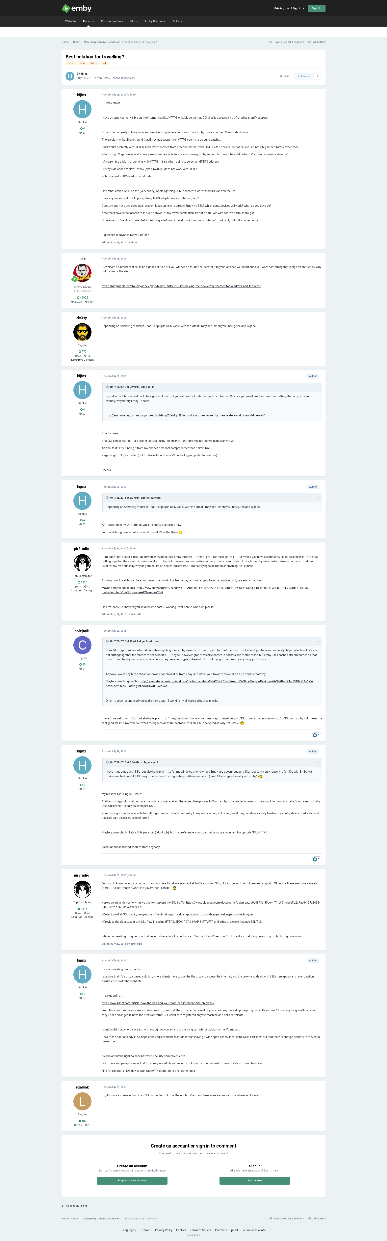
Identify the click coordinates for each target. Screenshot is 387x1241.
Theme (145, 1230)
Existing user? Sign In (288, 8)
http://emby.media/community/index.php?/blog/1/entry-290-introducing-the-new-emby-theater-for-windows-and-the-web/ (181, 286)
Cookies (181, 1230)
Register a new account (132, 1180)
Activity (177, 21)
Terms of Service (201, 1230)
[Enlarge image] (181, 532)
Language (128, 1230)
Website (70, 21)
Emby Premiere (155, 21)
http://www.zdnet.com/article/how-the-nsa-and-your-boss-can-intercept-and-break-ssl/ (158, 1003)
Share (285, 76)
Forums (88, 21)
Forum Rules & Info (254, 1230)
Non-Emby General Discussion (116, 78)
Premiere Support (226, 1230)
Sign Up (316, 8)
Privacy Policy (164, 1230)
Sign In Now (255, 1180)
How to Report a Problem (289, 42)
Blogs (134, 21)
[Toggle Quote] (107, 386)
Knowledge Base (112, 21)
